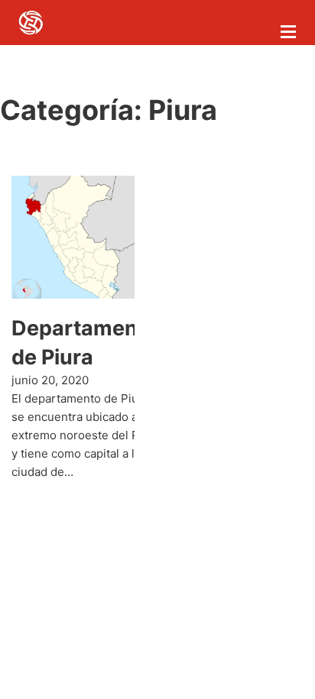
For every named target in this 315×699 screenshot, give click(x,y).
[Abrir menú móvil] (288, 31)
